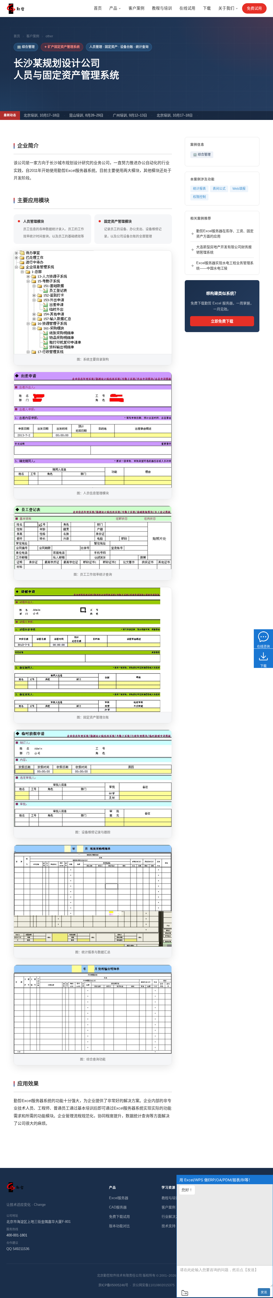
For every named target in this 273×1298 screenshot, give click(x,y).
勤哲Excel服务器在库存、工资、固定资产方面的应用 (225, 233)
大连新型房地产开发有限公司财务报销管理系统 (224, 249)
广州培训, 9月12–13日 (119, 115)
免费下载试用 (119, 1217)
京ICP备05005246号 (113, 1285)
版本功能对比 (119, 1226)
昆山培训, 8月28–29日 (75, 115)
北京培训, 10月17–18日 (31, 115)
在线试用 (187, 8)
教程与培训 (162, 8)
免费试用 (254, 8)
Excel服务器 (118, 1198)
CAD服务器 (118, 1207)
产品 (113, 8)
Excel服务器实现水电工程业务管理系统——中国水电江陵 (225, 265)
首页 (98, 8)
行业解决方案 (172, 1217)
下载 (207, 8)
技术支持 (168, 1226)
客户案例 (136, 8)
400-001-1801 (16, 1235)
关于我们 (226, 8)
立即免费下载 (222, 321)
